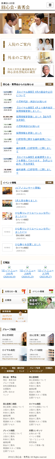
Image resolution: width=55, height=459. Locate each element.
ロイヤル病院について (38, 407)
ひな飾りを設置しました (28, 244)
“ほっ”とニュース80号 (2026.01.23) (28, 273)
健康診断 (33, 389)
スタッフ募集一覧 (36, 445)
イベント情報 (34, 436)
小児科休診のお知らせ (28, 126)
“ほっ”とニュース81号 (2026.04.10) (9, 273)
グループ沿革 (35, 368)
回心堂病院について (37, 380)
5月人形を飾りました (26, 200)
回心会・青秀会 (9, 377)
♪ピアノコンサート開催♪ (28, 188)
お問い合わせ (9, 392)
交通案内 (49, 368)
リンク (21, 371)
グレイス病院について (12, 434)
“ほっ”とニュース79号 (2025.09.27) (46, 273)
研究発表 (33, 442)
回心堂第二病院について (13, 407)
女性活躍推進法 (9, 386)
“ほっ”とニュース (36, 439)
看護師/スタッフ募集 (38, 395)
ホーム (4, 368)
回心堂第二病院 (9, 404)
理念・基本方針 (18, 368)
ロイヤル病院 (34, 404)
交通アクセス (34, 398)
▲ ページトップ (36, 371)
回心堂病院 (34, 377)
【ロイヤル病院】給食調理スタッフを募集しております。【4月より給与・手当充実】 (34, 160)
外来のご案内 (34, 386)
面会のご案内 (34, 392)
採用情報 (10, 371)
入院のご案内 (34, 383)
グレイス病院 (9, 431)
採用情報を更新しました (29, 133)
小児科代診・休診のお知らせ (31, 101)
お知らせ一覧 (34, 434)
